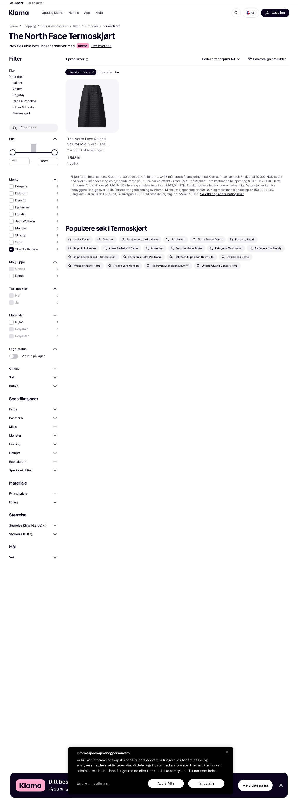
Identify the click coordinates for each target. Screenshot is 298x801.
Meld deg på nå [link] (255, 785)
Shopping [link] (29, 26)
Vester (17, 89)
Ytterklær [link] (91, 26)
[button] (251, 13)
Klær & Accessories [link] (54, 26)
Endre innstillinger (93, 784)
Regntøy (19, 95)
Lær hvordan (101, 46)
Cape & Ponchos (24, 101)
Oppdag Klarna (52, 13)
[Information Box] (87, 59)
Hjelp (99, 13)
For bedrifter (35, 3)
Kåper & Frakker (24, 107)
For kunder (16, 3)
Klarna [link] (13, 26)
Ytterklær (16, 77)
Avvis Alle (166, 783)
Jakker (17, 83)
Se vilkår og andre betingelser (222, 194)
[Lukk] (227, 752)
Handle (74, 13)
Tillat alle (206, 783)
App (87, 13)
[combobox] (221, 58)
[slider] (13, 152)
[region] (150, 770)
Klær (12, 71)
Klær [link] (76, 26)
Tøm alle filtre (109, 72)
